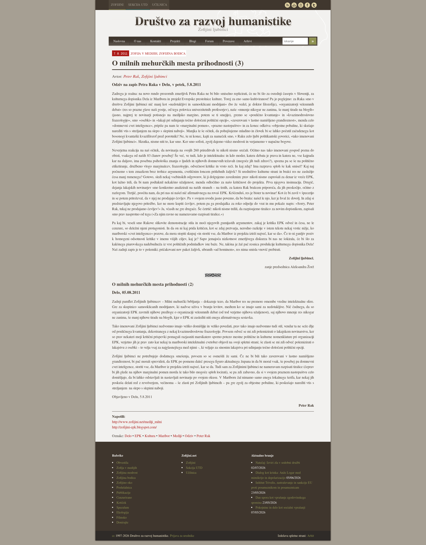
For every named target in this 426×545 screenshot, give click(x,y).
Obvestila (122, 462)
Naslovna (119, 41)
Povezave (229, 41)
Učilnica (159, 4)
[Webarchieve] (300, 5)
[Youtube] (294, 5)
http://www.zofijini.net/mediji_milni (137, 421)
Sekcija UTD (138, 4)
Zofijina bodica (172, 53)
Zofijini (117, 4)
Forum (209, 41)
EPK (138, 435)
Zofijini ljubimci (154, 76)
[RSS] (287, 5)
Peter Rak (131, 76)
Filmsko (121, 517)
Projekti (175, 41)
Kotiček (121, 502)
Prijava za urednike (182, 535)
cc (113, 535)
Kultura (150, 435)
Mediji (177, 435)
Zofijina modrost (127, 472)
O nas (137, 41)
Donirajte (122, 522)
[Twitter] (314, 5)
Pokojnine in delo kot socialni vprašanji (280, 507)
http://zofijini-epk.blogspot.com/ (134, 427)
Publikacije (123, 492)
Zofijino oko (124, 482)
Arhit (310, 535)
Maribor (164, 435)
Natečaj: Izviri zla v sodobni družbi (278, 462)
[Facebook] (307, 5)
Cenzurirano (124, 497)
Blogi (192, 41)
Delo (128, 435)
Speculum (122, 507)
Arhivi (248, 41)
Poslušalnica (124, 487)
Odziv (189, 435)
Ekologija (122, 512)
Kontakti (155, 41)
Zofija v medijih (126, 467)
